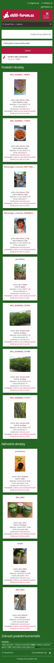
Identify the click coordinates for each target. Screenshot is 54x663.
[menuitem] (51, 24)
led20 (20, 543)
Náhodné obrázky (13, 444)
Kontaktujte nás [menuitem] (40, 652)
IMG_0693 (20, 589)
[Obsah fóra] (19, 18)
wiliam (24, 285)
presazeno (20, 451)
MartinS (25, 615)
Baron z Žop (24, 100)
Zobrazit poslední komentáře (21, 636)
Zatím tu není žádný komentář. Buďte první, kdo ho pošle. (23, 112)
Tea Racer (23, 525)
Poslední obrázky (13, 67)
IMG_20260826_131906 (20, 351)
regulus (23, 571)
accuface (23, 333)
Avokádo (24, 476)
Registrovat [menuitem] (34, 3)
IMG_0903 (20, 497)
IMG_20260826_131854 (20, 305)
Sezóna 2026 (24, 331)
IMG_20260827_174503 (20, 121)
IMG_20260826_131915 (20, 397)
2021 (24, 523)
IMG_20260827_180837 (20, 74)
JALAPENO (20, 259)
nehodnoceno (24, 109)
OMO (23, 479)
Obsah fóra (8, 652)
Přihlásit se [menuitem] (47, 3)
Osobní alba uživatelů (18, 56)
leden (25, 569)
